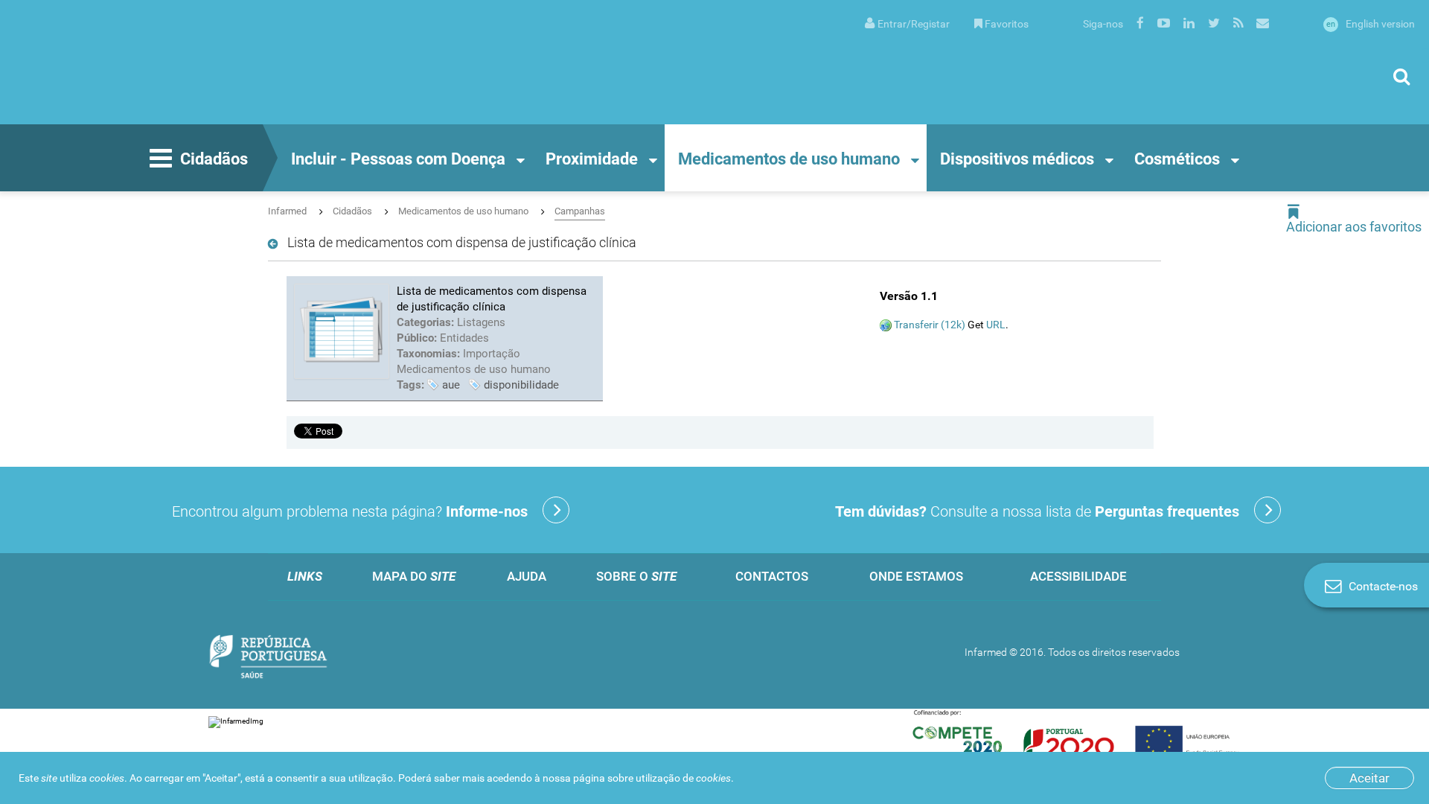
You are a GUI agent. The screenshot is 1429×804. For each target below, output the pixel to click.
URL (996, 325)
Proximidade (592, 159)
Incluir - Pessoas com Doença (398, 159)
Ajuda (526, 576)
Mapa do (413, 576)
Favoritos (1007, 24)
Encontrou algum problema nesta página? (350, 511)
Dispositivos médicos (1017, 159)
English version (1370, 24)
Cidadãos (214, 159)
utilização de (683, 778)
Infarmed (287, 211)
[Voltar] (276, 244)
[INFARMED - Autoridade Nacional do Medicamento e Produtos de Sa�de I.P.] (160, 62)
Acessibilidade (1078, 576)
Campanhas (579, 211)
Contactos (771, 576)
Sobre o (636, 576)
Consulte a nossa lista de (1037, 511)
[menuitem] (907, 22)
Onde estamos (916, 576)
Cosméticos (1177, 159)
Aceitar (1369, 777)
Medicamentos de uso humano (789, 159)
